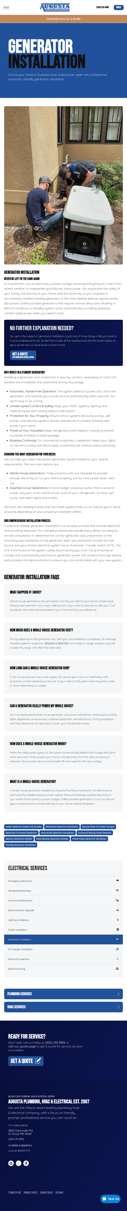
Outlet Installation (17, 929)
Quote (118, 7)
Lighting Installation (18, 920)
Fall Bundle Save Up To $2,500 (64, 18)
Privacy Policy (31, 1192)
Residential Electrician (19, 890)
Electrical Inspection (18, 959)
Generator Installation (19, 939)
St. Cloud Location (19, 1125)
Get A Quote (23, 355)
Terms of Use (14, 1192)
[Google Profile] (11, 1163)
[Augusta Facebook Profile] (26, 1163)
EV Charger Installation (20, 949)
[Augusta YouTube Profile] (18, 1163)
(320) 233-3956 (102, 7)
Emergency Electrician (20, 881)
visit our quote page (22, 1046)
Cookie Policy (46, 1192)
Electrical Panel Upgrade (21, 910)
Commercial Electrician (20, 900)
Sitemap (59, 1192)
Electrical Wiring (16, 968)
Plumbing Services (19, 993)
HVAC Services (16, 1007)
